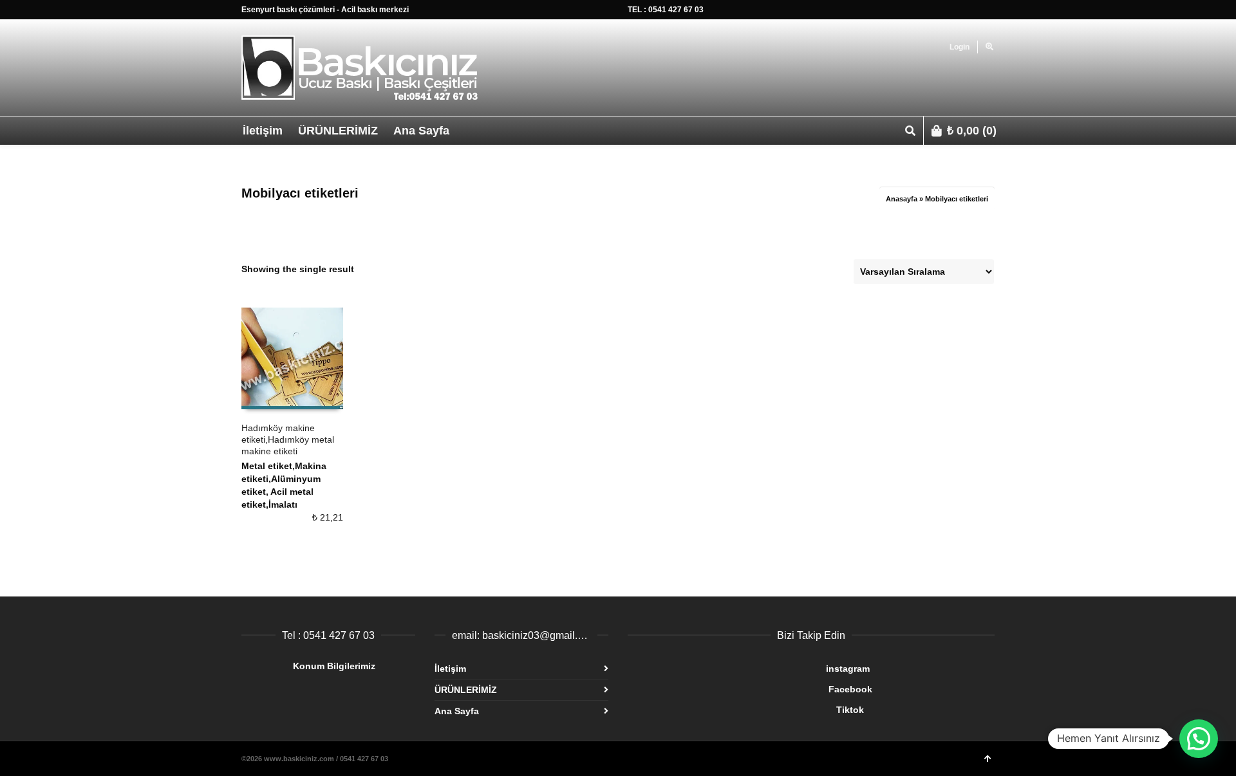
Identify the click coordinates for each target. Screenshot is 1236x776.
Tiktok (746, 710)
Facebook (750, 689)
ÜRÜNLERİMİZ (466, 690)
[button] (1198, 738)
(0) (972, 130)
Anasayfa (901, 199)
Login (959, 46)
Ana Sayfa (457, 711)
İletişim (450, 668)
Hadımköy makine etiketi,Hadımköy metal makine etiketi (287, 439)
